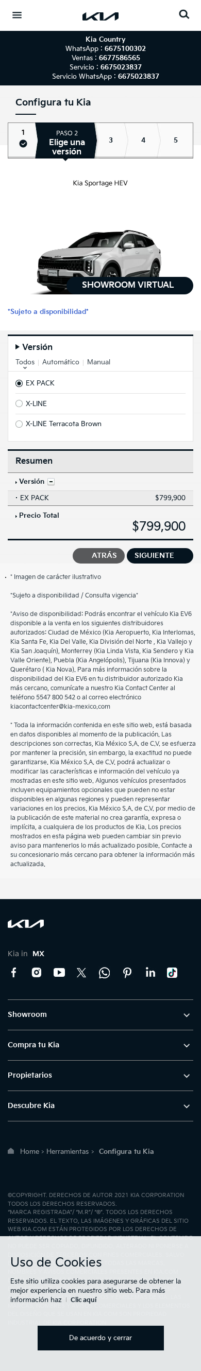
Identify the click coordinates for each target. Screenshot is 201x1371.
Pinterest (127, 972)
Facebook (14, 972)
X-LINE (36, 404)
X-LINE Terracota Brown (64, 424)
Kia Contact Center (104, 972)
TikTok (172, 972)
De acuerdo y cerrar (100, 1338)
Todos (25, 362)
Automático (60, 362)
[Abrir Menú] (17, 15)
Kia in (26, 954)
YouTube (59, 972)
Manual (98, 362)
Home (29, 1152)
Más (51, 481)
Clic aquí (83, 1300)
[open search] (184, 14)
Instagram (36, 972)
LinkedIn (150, 972)
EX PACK (40, 383)
